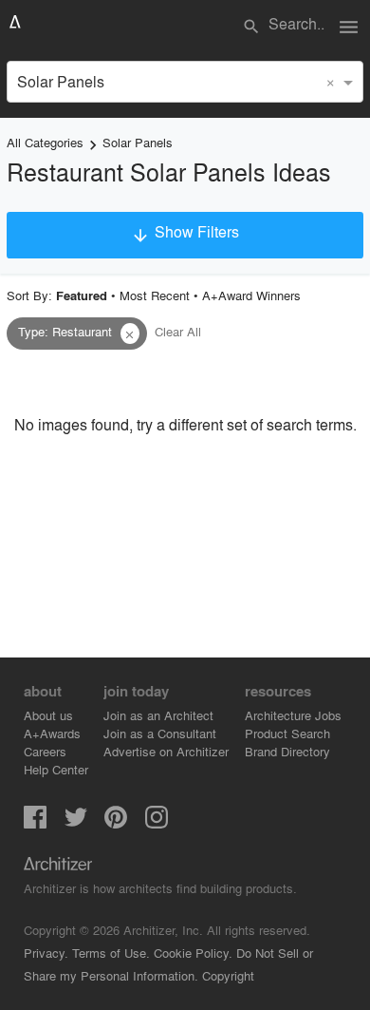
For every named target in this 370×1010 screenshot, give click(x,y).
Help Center (56, 769)
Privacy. (46, 952)
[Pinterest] (115, 822)
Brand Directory (287, 751)
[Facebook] (35, 822)
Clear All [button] (178, 331)
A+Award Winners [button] (251, 295)
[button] (129, 333)
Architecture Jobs (293, 715)
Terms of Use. (111, 952)
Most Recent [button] (155, 295)
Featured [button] (81, 295)
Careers (45, 751)
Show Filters (185, 232)
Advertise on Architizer (166, 751)
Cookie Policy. (193, 952)
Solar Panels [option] (60, 81)
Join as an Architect (158, 715)
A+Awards (52, 733)
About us (48, 715)
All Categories (45, 142)
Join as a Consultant (159, 733)
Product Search (287, 733)
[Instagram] (156, 822)
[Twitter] (76, 822)
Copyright (228, 975)
